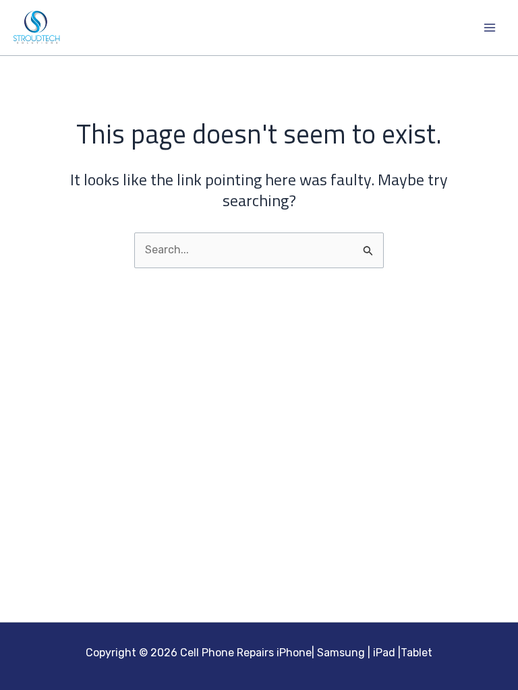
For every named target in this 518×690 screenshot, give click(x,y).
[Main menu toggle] (490, 27)
